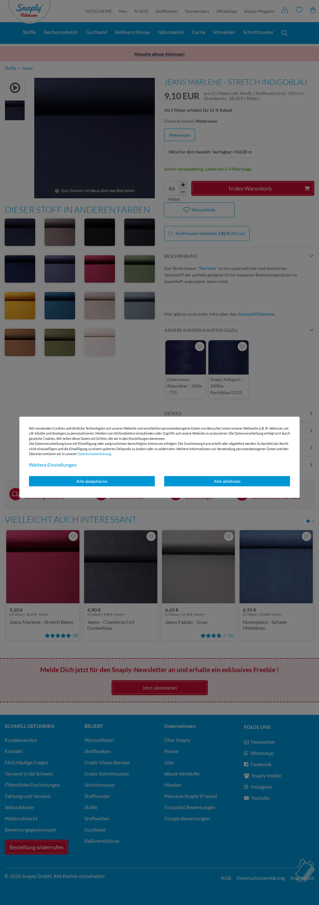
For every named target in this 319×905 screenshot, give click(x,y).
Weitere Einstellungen (53, 465)
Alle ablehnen (227, 481)
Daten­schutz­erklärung (94, 454)
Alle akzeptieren (91, 481)
